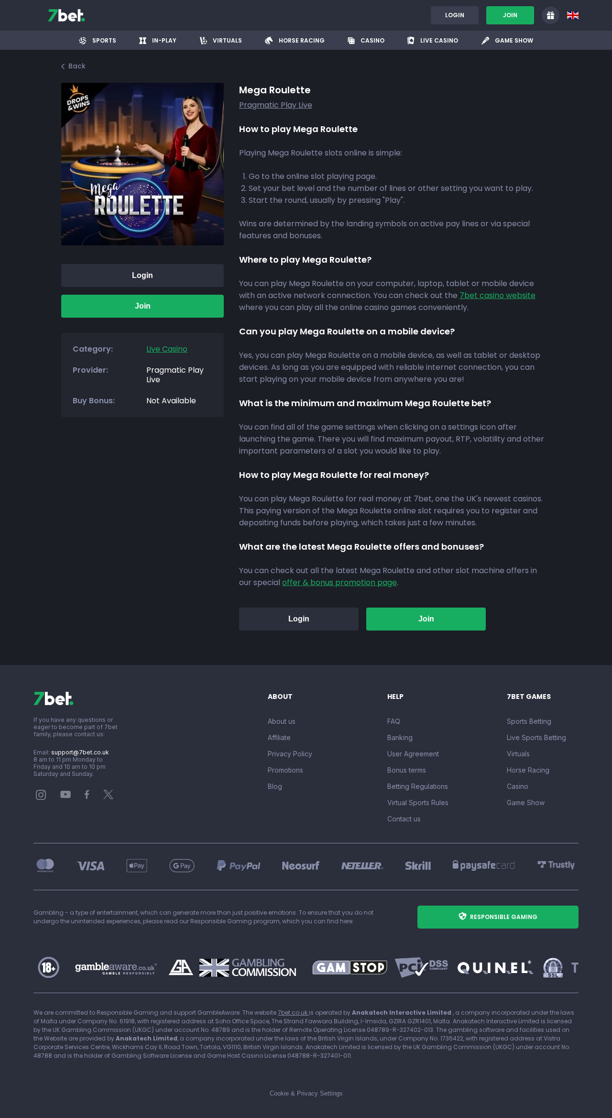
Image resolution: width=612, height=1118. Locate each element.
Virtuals (518, 754)
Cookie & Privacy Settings (306, 1093)
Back (77, 66)
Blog (275, 786)
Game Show (526, 802)
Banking (400, 737)
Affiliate (279, 737)
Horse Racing (528, 770)
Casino (517, 786)
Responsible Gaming (503, 917)
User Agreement (413, 754)
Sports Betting (529, 721)
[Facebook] (87, 797)
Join (510, 15)
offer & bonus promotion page (339, 582)
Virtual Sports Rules (417, 802)
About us (281, 721)
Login (454, 15)
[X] (108, 797)
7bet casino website (497, 295)
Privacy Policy (290, 754)
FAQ (393, 721)
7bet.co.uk (293, 1012)
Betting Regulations (417, 786)
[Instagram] (41, 798)
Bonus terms (406, 770)
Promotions (285, 770)
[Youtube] (65, 794)
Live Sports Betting (536, 737)
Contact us (404, 819)
